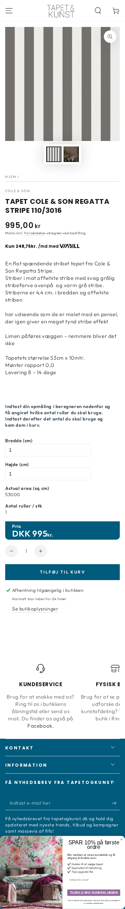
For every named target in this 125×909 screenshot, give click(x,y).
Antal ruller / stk (23, 506)
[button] (98, 11)
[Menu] (9, 11)
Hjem (10, 176)
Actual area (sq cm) (27, 488)
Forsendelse (34, 233)
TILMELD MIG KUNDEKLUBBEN (94, 892)
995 (39, 533)
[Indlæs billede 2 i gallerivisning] (71, 154)
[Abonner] (116, 803)
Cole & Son (17, 191)
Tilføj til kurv (62, 572)
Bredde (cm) (19, 440)
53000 (12, 494)
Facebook (39, 725)
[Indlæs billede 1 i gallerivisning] (53, 154)
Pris (16, 526)
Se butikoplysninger (35, 609)
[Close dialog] (121, 839)
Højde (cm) (17, 464)
